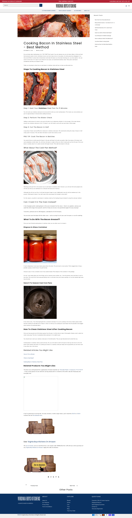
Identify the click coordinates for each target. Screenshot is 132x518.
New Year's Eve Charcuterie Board (102, 19)
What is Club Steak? (29, 358)
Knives (68, 502)
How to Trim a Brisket (29, 354)
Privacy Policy (45, 504)
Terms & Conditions (47, 506)
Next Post (72, 485)
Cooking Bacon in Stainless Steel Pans (33, 362)
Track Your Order (71, 511)
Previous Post (34, 485)
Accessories (77, 10)
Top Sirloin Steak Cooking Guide (102, 41)
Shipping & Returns (96, 502)
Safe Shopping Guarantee (98, 504)
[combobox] (22, 5)
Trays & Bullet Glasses (65, 10)
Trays (68, 506)
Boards (69, 500)
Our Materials (45, 502)
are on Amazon (29, 445)
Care (68, 504)
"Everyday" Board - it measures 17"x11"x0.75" (71, 370)
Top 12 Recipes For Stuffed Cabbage (103, 35)
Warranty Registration (97, 508)
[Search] (40, 5)
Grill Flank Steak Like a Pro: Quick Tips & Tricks (103, 29)
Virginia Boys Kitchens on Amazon (34, 447)
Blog (68, 508)
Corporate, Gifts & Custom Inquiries (100, 500)
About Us (86, 10)
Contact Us (94, 506)
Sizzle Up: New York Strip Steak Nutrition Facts (103, 45)
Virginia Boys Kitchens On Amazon (42, 442)
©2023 (19, 515)
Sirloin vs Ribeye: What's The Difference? (104, 38)
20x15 (73, 413)
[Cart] (129, 6)
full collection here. (37, 415)
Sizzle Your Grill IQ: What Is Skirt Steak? (103, 32)
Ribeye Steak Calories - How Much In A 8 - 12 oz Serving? (104, 23)
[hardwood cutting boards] (40, 426)
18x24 (78, 413)
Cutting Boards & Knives (48, 10)
